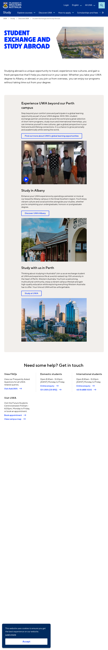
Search (102, 5)
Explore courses (24, 12)
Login (66, 5)
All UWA (88, 5)
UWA (5, 18)
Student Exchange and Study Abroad (46, 18)
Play (54, 162)
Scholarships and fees (87, 12)
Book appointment (13, 415)
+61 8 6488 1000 (84, 389)
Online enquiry (47, 386)
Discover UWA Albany (35, 213)
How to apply (64, 12)
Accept (26, 641)
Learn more (10, 634)
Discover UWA (45, 12)
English (75, 5)
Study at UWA (31, 293)
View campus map (12, 419)
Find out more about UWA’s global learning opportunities (52, 136)
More (103, 13)
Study (7, 12)
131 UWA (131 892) (48, 389)
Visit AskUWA (11, 388)
